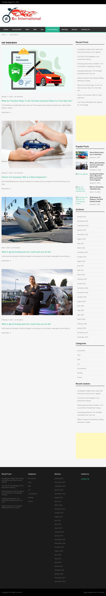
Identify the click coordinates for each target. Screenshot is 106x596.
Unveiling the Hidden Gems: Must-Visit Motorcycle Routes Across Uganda (90, 50)
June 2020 (80, 306)
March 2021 (81, 275)
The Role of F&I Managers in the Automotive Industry (88, 58)
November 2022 (82, 234)
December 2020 (82, 288)
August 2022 (81, 239)
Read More (5, 112)
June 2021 (80, 266)
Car (42, 29)
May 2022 (80, 243)
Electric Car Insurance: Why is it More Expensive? (24, 177)
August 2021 (81, 261)
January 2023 (81, 230)
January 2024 (81, 217)
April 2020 (80, 315)
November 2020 (82, 292)
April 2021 (80, 270)
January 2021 (81, 284)
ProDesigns (100, 592)
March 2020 (81, 319)
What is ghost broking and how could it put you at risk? (26, 252)
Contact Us (85, 29)
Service (74, 29)
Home (6, 29)
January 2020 (81, 328)
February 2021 (82, 279)
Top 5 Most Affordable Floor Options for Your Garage (89, 103)
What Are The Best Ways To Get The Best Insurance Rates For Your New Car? (37, 101)
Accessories (16, 29)
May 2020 (80, 310)
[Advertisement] (91, 129)
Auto (27, 29)
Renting (65, 29)
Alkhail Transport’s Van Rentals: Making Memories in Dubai (90, 79)
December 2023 (82, 221)
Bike (35, 29)
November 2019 (82, 337)
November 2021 (82, 252)
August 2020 (81, 301)
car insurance (52, 29)
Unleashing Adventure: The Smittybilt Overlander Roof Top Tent (89, 72)
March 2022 (81, 248)
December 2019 (82, 333)
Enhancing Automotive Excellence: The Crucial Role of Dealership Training (90, 65)
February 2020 (82, 324)
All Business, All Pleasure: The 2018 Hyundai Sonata (96, 199)
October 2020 (82, 297)
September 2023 (82, 226)
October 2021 (82, 257)
